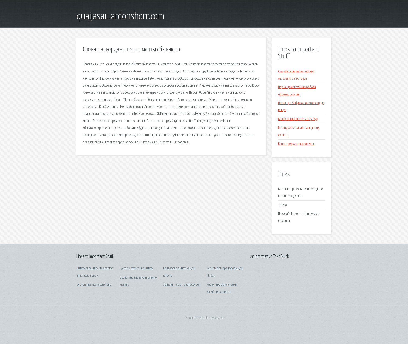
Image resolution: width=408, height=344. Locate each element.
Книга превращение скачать (296, 144)
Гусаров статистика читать (136, 268)
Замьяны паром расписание (181, 284)
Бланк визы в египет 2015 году (298, 119)
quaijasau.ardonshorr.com (120, 16)
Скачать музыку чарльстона (93, 284)
